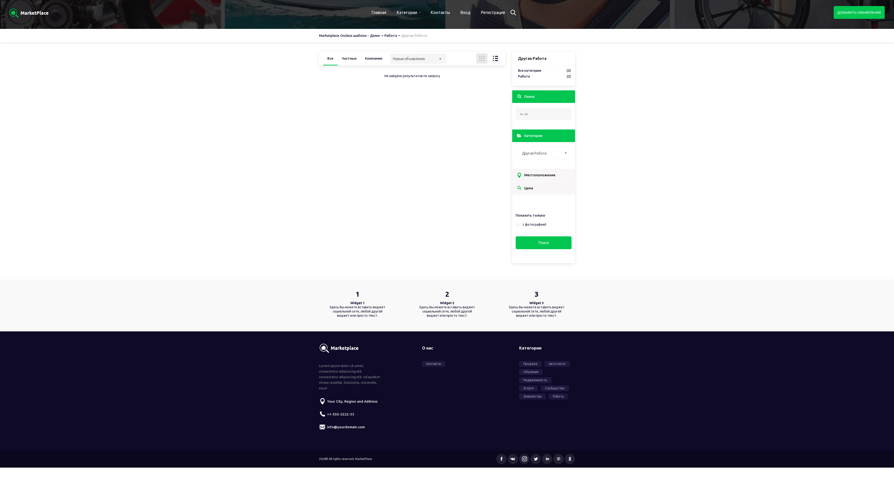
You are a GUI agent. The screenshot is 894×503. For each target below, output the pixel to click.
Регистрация (493, 12)
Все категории (544, 70)
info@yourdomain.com (346, 427)
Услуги (528, 388)
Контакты (440, 12)
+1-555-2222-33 (340, 414)
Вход (465, 12)
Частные (349, 58)
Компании (373, 58)
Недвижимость (535, 380)
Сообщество (555, 388)
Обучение (530, 372)
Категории (406, 12)
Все (330, 58)
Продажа (530, 364)
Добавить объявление (859, 12)
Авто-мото (557, 364)
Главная (378, 12)
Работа (544, 76)
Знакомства (532, 396)
